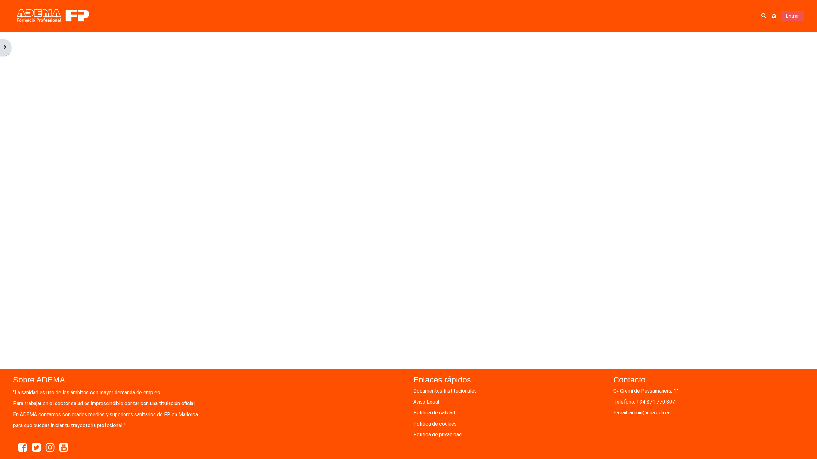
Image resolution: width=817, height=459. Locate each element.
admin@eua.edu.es (650, 413)
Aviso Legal (426, 402)
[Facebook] (22, 447)
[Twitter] (36, 447)
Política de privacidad (437, 435)
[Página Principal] (53, 15)
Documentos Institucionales (445, 391)
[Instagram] (50, 447)
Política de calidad (434, 413)
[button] (764, 16)
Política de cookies (435, 424)
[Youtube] (64, 447)
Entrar (792, 15)
